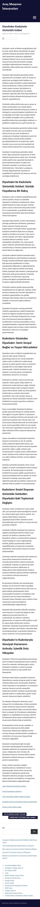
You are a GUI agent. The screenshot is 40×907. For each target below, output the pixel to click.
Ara (3, 828)
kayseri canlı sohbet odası (11, 807)
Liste (6, 873)
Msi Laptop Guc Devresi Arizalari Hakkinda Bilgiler (19, 849)
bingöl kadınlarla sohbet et (12, 791)
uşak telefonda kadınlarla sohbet (14, 786)
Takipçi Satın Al (10, 891)
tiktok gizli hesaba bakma (14, 893)
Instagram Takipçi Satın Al (14, 868)
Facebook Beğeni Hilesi (13, 865)
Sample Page (9, 881)
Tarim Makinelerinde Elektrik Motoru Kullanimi (18, 846)
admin (16, 34)
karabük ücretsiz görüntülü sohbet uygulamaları (19, 802)
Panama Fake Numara (12, 878)
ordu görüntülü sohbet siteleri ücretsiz (16, 797)
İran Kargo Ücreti (10, 870)
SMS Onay (8, 888)
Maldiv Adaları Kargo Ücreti (14, 875)
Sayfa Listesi (9, 883)
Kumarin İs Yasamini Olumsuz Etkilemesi (16, 852)
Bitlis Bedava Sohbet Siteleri (14, 814)
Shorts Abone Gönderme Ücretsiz (16, 886)
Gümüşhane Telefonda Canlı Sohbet (22, 818)
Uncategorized (24, 34)
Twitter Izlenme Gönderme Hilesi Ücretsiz (19, 896)
